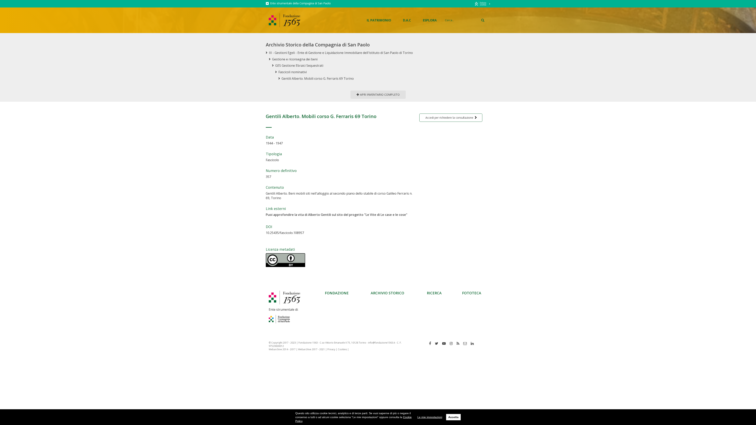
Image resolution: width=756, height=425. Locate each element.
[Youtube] (445, 343)
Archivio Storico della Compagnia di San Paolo (318, 44)
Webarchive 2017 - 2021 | (312, 349)
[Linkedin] (474, 343)
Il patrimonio (379, 20)
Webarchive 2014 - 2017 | (283, 349)
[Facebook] (431, 343)
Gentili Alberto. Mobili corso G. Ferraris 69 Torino (318, 78)
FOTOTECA (471, 293)
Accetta (453, 417)
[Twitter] (438, 343)
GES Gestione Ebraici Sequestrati (299, 65)
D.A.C (407, 20)
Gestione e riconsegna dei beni (295, 59)
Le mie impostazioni (429, 417)
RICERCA (434, 293)
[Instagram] (453, 343)
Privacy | (332, 349)
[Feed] (459, 343)
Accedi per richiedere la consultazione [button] (449, 117)
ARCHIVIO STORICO (387, 293)
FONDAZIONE (337, 293)
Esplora (430, 20)
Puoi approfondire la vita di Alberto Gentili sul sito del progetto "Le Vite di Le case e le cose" (336, 215)
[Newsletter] (466, 343)
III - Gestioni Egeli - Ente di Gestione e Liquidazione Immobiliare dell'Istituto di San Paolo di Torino (341, 53)
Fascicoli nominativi (292, 72)
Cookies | (343, 349)
